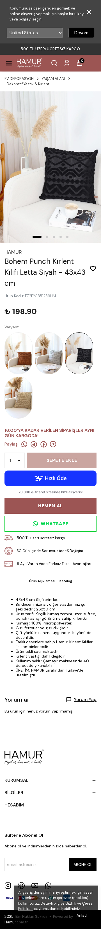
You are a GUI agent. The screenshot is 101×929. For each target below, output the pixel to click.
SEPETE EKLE (62, 460)
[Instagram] (7, 885)
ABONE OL (83, 864)
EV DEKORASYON (19, 78)
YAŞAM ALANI (53, 78)
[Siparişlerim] (66, 62)
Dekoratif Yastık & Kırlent (28, 84)
